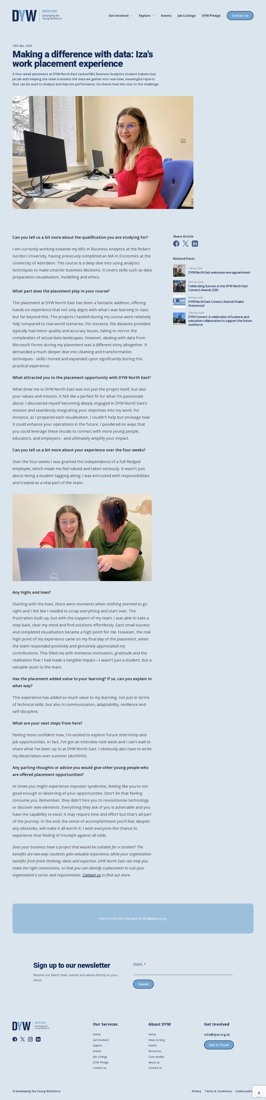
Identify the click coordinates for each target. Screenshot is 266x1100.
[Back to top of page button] (259, 1093)
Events (166, 15)
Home (97, 1034)
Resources (155, 1051)
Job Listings (187, 15)
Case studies (156, 1057)
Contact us (240, 15)
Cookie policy (244, 1091)
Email (138, 964)
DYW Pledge (211, 15)
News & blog (156, 1040)
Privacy (196, 1091)
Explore (145, 15)
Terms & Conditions (218, 1091)
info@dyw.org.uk (217, 1034)
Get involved (119, 15)
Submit (143, 984)
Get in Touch (219, 1045)
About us (154, 1062)
